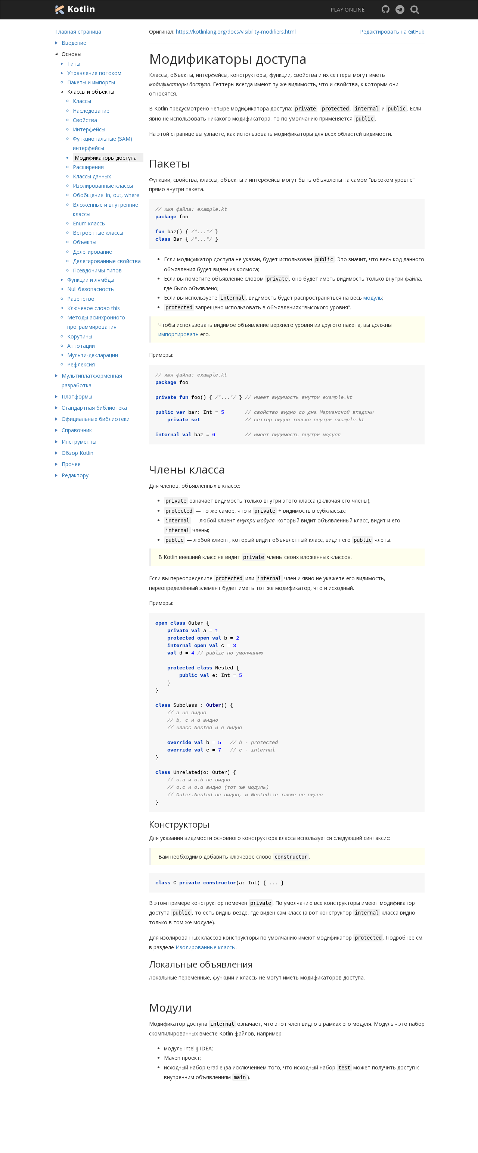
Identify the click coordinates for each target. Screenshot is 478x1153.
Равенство (80, 298)
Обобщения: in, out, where (106, 195)
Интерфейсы (89, 129)
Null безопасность (90, 289)
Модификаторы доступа (106, 157)
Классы (82, 100)
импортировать (178, 334)
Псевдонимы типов (97, 270)
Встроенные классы (98, 232)
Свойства (85, 120)
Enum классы (89, 223)
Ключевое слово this (93, 308)
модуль (372, 297)
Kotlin (80, 9)
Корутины (79, 336)
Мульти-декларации (92, 355)
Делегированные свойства (107, 261)
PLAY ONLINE (347, 9)
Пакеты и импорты (91, 82)
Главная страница (78, 31)
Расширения (88, 167)
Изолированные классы (103, 185)
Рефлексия (81, 364)
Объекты (84, 242)
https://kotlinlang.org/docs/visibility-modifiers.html (236, 31)
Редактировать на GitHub (392, 31)
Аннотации (81, 345)
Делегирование (92, 251)
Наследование (91, 110)
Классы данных (92, 176)
